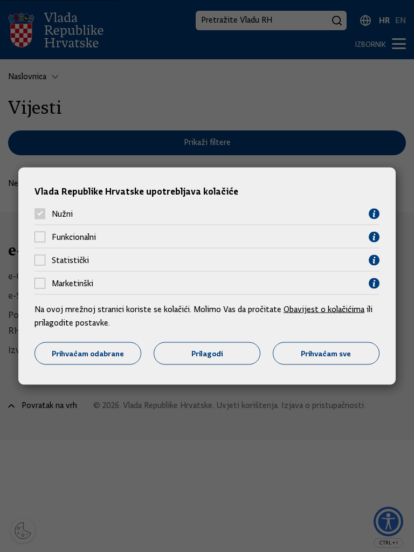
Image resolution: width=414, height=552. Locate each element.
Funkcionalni (74, 237)
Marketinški (72, 283)
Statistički (70, 260)
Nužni (62, 214)
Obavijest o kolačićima (324, 309)
